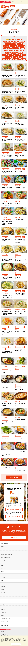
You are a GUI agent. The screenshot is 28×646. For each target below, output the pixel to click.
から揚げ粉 (3, 549)
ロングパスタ (3, 560)
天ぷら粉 (2, 546)
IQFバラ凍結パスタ (4, 592)
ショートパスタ (3, 563)
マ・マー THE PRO (4, 574)
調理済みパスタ (3, 565)
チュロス (2, 597)
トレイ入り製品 (3, 589)
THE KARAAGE (3, 595)
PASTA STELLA (3, 586)
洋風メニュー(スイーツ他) (5, 557)
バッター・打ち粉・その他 (5, 551)
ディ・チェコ (3, 577)
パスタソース (3, 568)
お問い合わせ (14, 537)
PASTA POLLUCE (4, 583)
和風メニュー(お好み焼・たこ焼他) (6, 554)
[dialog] (14, 641)
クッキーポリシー (17, 640)
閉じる (16, 644)
